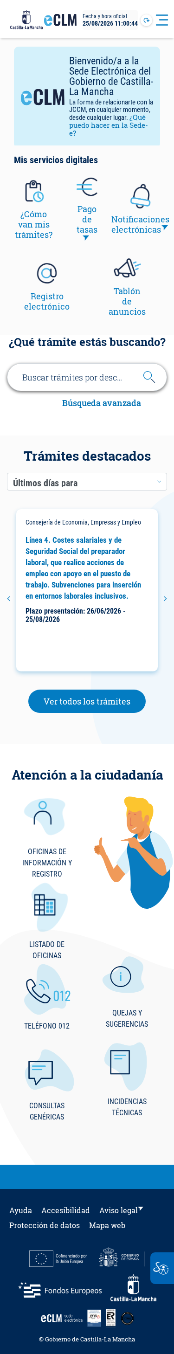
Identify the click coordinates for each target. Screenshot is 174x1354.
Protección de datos (44, 1225)
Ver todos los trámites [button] (95, 701)
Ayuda (20, 1210)
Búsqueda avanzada (101, 403)
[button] (8, 598)
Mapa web (107, 1225)
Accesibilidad (65, 1210)
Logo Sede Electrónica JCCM (60, 24)
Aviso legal (118, 1210)
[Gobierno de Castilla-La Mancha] (26, 20)
